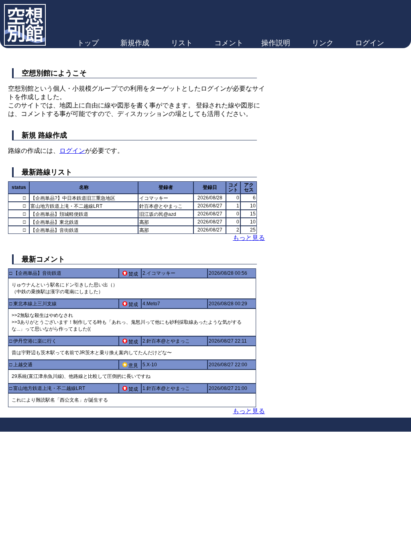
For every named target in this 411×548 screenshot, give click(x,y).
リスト (182, 43)
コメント (228, 43)
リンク (323, 43)
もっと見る (249, 237)
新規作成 (134, 43)
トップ (88, 43)
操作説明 (275, 43)
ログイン (369, 43)
